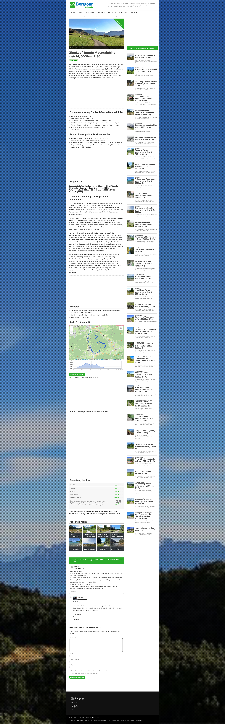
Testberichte (123, 12)
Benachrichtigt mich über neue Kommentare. (84, 673)
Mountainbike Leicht (92, 16)
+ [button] (71, 327)
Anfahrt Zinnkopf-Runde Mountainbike (92, 140)
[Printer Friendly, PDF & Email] (73, 61)
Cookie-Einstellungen (113, 720)
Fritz (83, 47)
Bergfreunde (88, 720)
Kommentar (74, 637)
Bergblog (138, 720)
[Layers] (121, 328)
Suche (73, 12)
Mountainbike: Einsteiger (96, 514)
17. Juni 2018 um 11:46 (79, 568)
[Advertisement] (96, 94)
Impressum (80, 720)
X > (72, 709)
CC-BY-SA (112, 359)
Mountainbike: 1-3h (110, 511)
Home (71, 16)
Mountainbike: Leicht (112, 514)
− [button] (71, 330)
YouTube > (74, 708)
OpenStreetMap (84, 359)
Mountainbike (78, 511)
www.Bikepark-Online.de (77, 722)
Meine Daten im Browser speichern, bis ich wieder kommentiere (90, 671)
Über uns (72, 720)
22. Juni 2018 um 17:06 (82, 599)
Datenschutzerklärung (100, 720)
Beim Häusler (88, 310)
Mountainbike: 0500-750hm (93, 511)
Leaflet (75, 359)
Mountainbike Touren (80, 16)
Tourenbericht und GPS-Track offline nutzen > (85, 377)
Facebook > (74, 706)
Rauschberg (86, 248)
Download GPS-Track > (77, 374)
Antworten (73, 591)
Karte (80, 12)
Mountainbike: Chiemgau (77, 514)
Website (72, 665)
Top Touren (101, 12)
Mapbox (121, 359)
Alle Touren (112, 12)
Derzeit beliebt (89, 12)
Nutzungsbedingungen (127, 720)
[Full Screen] (71, 332)
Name (72, 653)
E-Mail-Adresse (75, 659)
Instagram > (74, 705)
